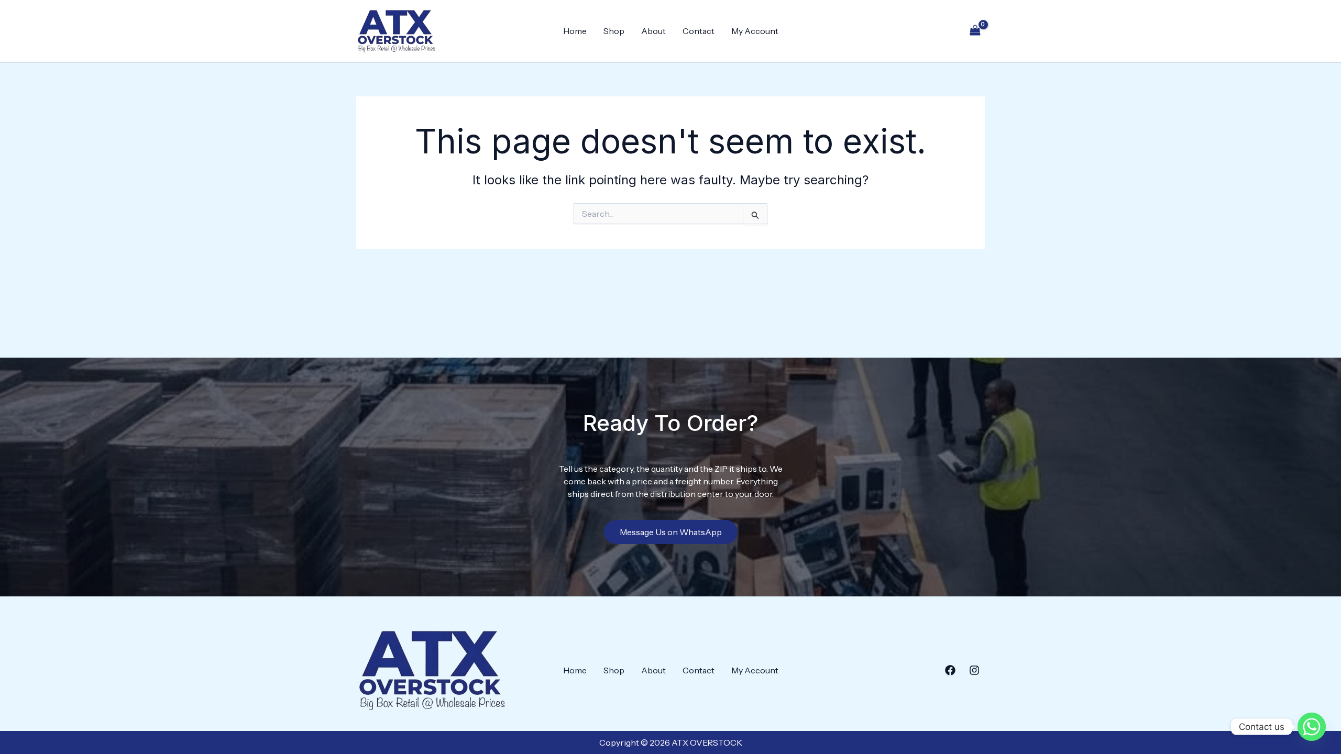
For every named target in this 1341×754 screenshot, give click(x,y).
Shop (613, 31)
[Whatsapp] (1312, 727)
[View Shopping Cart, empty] (975, 31)
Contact (699, 31)
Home (575, 31)
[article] (670, 481)
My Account (754, 31)
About (653, 31)
